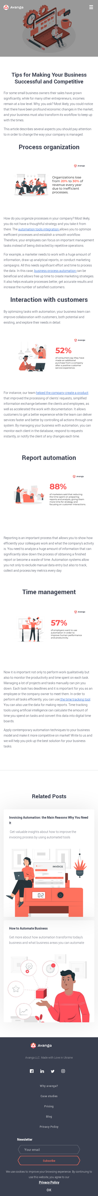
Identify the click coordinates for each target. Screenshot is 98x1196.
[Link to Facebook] (32, 1071)
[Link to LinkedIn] (42, 1071)
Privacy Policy (49, 1126)
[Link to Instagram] (63, 1071)
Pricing (49, 1106)
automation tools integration (38, 229)
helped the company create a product (62, 393)
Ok (49, 1190)
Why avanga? (49, 1085)
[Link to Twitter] (52, 1071)
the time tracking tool (75, 699)
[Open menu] (91, 7)
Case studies (49, 1096)
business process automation (55, 270)
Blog (49, 1116)
